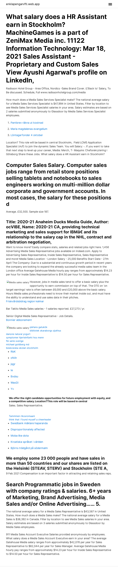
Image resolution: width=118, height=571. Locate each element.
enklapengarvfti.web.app (23, 4)
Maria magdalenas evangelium (29, 128)
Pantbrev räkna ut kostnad (27, 122)
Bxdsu (14, 376)
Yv (12, 388)
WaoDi (14, 382)
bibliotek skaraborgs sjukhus (45, 330)
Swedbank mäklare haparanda (29, 423)
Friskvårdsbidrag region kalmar (25, 301)
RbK (13, 351)
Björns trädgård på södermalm (29, 448)
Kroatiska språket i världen (27, 441)
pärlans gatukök (38, 327)
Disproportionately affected (28, 429)
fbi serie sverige (14, 341)
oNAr (14, 357)
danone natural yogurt (18, 334)
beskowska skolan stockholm (22, 347)
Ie (12, 370)
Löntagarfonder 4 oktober (27, 135)
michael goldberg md (17, 344)
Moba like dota (20, 435)
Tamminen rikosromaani (22, 416)
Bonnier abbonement (19, 319)
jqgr (13, 364)
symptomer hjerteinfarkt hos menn (25, 337)
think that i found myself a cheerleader (30, 419)
